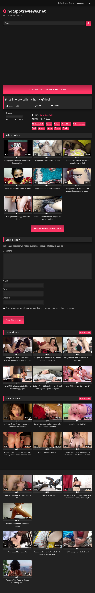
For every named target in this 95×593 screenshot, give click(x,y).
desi (49, 124)
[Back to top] (87, 585)
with (66, 128)
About (39, 106)
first (57, 124)
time (58, 128)
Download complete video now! (49, 89)
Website (6, 298)
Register (88, 3)
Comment (7, 251)
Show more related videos (47, 228)
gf (35, 128)
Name (6, 281)
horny (43, 128)
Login (79, 3)
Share (56, 106)
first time (67, 124)
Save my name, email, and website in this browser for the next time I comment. (40, 308)
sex (51, 128)
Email (6, 289)
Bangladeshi (39, 124)
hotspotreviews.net (26, 11)
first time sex (80, 124)
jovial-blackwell (46, 115)
